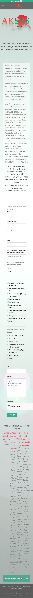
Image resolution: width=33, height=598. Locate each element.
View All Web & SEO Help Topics (16, 579)
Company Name (12, 221)
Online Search (13, 342)
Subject (9, 367)
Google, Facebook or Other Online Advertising (17, 317)
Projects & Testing (22, 593)
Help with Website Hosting (19, 437)
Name (9, 212)
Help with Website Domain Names (26, 439)
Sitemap (13, 595)
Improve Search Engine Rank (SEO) (16, 284)
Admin (20, 595)
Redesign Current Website (15, 306)
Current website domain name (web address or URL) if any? (16, 251)
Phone (9, 231)
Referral (12, 339)
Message (10, 376)
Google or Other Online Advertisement (17, 346)
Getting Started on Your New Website (13, 441)
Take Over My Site (15, 299)
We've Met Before (15, 355)
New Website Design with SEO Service (17, 311)
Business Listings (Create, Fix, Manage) (17, 295)
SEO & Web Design (10, 593)
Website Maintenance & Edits (17, 290)
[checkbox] (8, 283)
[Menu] (2, 5)
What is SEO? (6, 434)
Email (9, 240)
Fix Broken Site (14, 302)
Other (11, 321)
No (10, 271)
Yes (10, 268)
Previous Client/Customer (17, 336)
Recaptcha (10, 401)
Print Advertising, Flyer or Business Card (17, 351)
